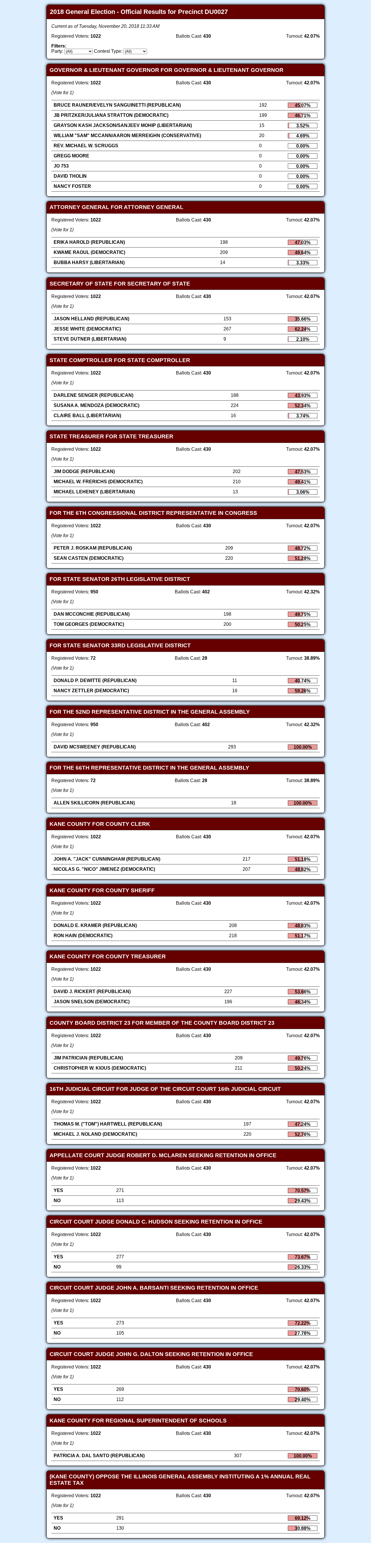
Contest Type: (108, 51)
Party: (57, 51)
